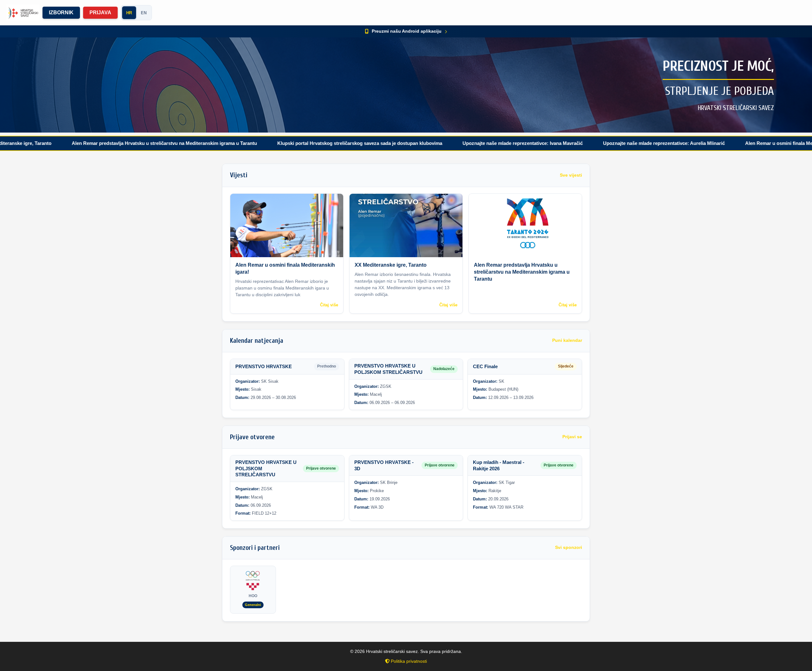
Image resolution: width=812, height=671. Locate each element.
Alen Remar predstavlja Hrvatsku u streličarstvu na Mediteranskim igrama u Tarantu (127, 143)
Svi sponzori (568, 547)
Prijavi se (572, 436)
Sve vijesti (571, 175)
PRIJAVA (100, 12)
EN (144, 12)
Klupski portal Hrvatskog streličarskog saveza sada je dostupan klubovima (322, 143)
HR (129, 12)
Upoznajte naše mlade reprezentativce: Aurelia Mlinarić (627, 143)
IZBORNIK (61, 12)
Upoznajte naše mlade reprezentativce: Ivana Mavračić (486, 143)
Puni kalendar (567, 340)
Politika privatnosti (408, 661)
